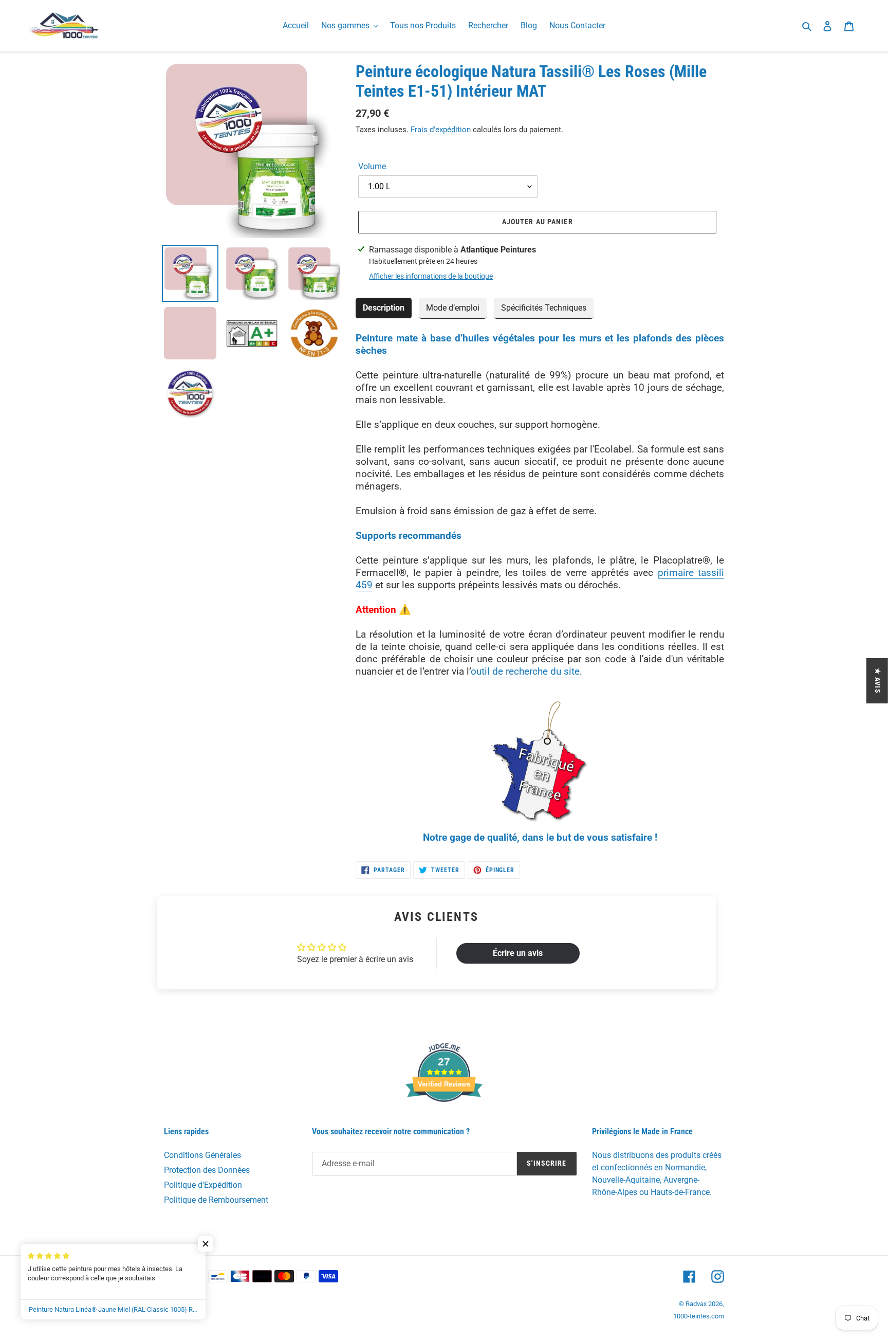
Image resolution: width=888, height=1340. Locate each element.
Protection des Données (207, 1170)
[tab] (384, 308)
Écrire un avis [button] (518, 953)
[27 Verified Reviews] (444, 1120)
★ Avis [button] (878, 681)
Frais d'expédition (441, 129)
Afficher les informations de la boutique (431, 276)
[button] (205, 1244)
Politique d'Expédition (203, 1185)
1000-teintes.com (698, 1316)
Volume (372, 166)
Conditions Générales (202, 1155)
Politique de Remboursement (216, 1200)
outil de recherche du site (525, 671)
